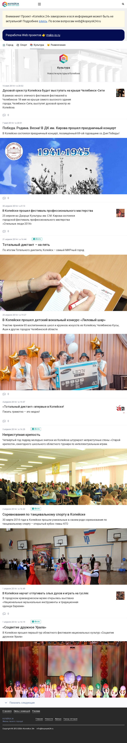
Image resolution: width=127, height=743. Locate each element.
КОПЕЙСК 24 (7, 719)
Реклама (36, 711)
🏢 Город (7, 45)
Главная (39, 719)
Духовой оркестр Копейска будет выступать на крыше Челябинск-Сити (53, 90)
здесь (43, 21)
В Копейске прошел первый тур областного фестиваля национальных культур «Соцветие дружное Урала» (58, 634)
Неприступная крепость (21, 435)
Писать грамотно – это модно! (21, 411)
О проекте (7, 711)
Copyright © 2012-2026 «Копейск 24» (18, 729)
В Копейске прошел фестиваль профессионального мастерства (47, 210)
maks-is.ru (53, 35)
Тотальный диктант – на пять (26, 245)
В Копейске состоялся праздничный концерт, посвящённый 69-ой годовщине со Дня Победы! (61, 133)
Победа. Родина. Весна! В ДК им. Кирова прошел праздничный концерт (59, 128)
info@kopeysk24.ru (45, 729)
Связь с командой (22, 711)
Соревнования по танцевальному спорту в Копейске (43, 514)
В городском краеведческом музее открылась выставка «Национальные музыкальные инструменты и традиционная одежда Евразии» (40, 602)
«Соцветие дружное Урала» (24, 627)
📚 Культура (37, 45)
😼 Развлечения (56, 45)
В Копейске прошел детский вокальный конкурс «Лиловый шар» (54, 320)
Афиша (58, 719)
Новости (49, 719)
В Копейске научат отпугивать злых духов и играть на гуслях (45, 593)
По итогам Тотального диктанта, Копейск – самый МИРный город (43, 250)
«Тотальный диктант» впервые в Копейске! (33, 406)
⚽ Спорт (21, 45)
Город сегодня (70, 719)
